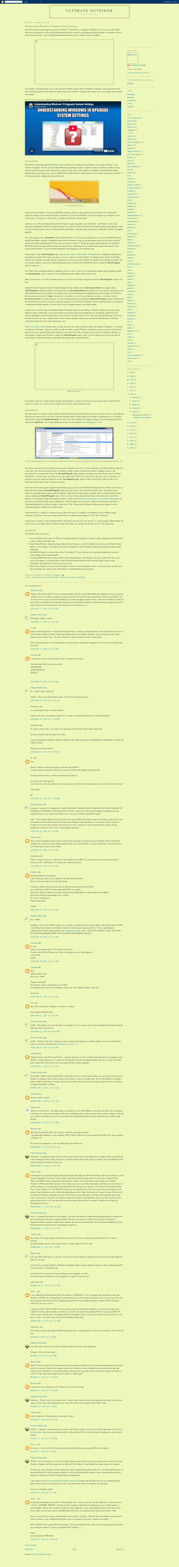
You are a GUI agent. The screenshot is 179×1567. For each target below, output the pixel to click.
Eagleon (33, 1107)
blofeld (129, 288)
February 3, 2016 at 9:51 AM (44, 1101)
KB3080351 (117, 293)
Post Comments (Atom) (43, 1554)
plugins (129, 124)
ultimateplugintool (133, 215)
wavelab (130, 224)
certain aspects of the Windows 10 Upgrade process (84, 254)
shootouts (130, 212)
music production (133, 118)
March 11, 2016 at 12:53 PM (44, 1390)
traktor (129, 349)
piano (129, 239)
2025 (132, 372)
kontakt (129, 157)
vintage (129, 178)
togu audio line (132, 346)
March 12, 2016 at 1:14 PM (43, 1406)
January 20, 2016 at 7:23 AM (44, 937)
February (135, 408)
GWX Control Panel (32, 326)
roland (129, 163)
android (129, 276)
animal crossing (132, 245)
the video (41, 279)
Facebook (130, 97)
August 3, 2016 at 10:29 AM (44, 1539)
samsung (130, 343)
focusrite (130, 303)
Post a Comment (31, 1545)
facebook (130, 249)
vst (128, 133)
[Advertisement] (139, 32)
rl (127, 175)
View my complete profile (138, 73)
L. (31, 628)
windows (81, 577)
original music (132, 331)
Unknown (33, 655)
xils (128, 361)
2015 (132, 422)
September (136, 397)
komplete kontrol (133, 188)
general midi (131, 221)
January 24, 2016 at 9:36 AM (44, 1047)
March (134, 404)
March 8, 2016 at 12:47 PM (43, 1355)
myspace (130, 318)
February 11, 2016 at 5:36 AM (45, 1207)
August (134, 401)
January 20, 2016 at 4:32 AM (44, 910)
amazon (129, 273)
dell (128, 200)
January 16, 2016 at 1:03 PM (44, 831)
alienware (130, 227)
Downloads (131, 94)
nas (128, 321)
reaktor (129, 258)
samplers (130, 206)
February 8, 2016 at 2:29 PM (44, 1122)
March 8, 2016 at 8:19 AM (43, 1337)
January (135, 411)
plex (128, 334)
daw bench (131, 218)
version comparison (134, 355)
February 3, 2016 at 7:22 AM (44, 1066)
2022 (132, 379)
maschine (130, 191)
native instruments (133, 142)
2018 (132, 387)
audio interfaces (132, 166)
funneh (129, 148)
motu (129, 160)
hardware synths (133, 185)
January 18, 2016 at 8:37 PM (44, 866)
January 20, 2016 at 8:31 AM (44, 961)
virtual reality (132, 358)
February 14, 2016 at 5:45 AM (45, 1285)
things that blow (132, 197)
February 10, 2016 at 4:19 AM (45, 1147)
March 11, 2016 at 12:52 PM (44, 1377)
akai (128, 270)
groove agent (131, 233)
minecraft (130, 312)
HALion (130, 172)
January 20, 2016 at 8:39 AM (44, 996)
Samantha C (34, 590)
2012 (132, 433)
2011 (132, 437)
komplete (130, 203)
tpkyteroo (33, 1361)
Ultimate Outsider (89, 10)
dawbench (130, 291)
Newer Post (29, 1549)
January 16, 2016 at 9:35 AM (44, 681)
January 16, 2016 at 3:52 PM (44, 850)
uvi (128, 352)
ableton (129, 145)
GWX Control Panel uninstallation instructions (61, 1481)
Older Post (120, 1549)
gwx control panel (50, 577)
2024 (132, 376)
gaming (129, 209)
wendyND (33, 1053)
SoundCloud (131, 100)
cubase (129, 136)
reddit (129, 337)
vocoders (130, 181)
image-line (131, 306)
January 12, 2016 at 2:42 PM (44, 649)
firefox (129, 300)
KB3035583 (54, 165)
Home (75, 1549)
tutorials (130, 127)
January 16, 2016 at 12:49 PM (44, 752)
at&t (128, 282)
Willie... (33, 1291)
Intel (128, 267)
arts (128, 230)
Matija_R (33, 1253)
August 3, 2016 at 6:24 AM (43, 1451)
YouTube (130, 106)
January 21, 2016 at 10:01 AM (45, 1031)
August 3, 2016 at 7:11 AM (43, 1492)
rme (128, 169)
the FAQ (85, 811)
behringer (130, 285)
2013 (132, 430)
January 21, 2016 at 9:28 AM (44, 1015)
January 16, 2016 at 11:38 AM (45, 700)
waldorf (130, 242)
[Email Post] (62, 575)
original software (68, 577)
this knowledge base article (92, 422)
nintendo (130, 255)
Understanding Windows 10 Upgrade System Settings (51, 26)
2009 (132, 444)
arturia (129, 279)
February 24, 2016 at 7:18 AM (45, 1321)
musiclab (130, 315)
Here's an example (67, 496)
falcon (129, 294)
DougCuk (33, 1128)
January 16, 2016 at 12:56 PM (44, 798)
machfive (130, 236)
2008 (132, 448)
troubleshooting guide (72, 930)
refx (128, 340)
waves (129, 261)
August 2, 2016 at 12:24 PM (43, 1438)
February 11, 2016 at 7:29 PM (45, 1247)
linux (129, 309)
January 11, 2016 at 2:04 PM (44, 608)
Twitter (129, 103)
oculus (129, 328)
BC (31, 758)
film (128, 297)
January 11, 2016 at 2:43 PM (44, 622)
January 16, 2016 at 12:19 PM (44, 719)
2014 (132, 426)
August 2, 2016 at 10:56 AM (44, 1419)
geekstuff (36, 577)
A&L (32, 1003)
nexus (129, 325)
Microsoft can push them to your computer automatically (98, 498)
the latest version (65, 1044)
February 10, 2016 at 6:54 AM (45, 1166)
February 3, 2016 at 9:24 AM (44, 1088)
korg (128, 252)
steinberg (130, 130)
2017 (132, 390)
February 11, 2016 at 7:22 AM (45, 1228)
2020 (132, 383)
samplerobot (131, 194)
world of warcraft (133, 264)
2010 (132, 440)
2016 (132, 394)
